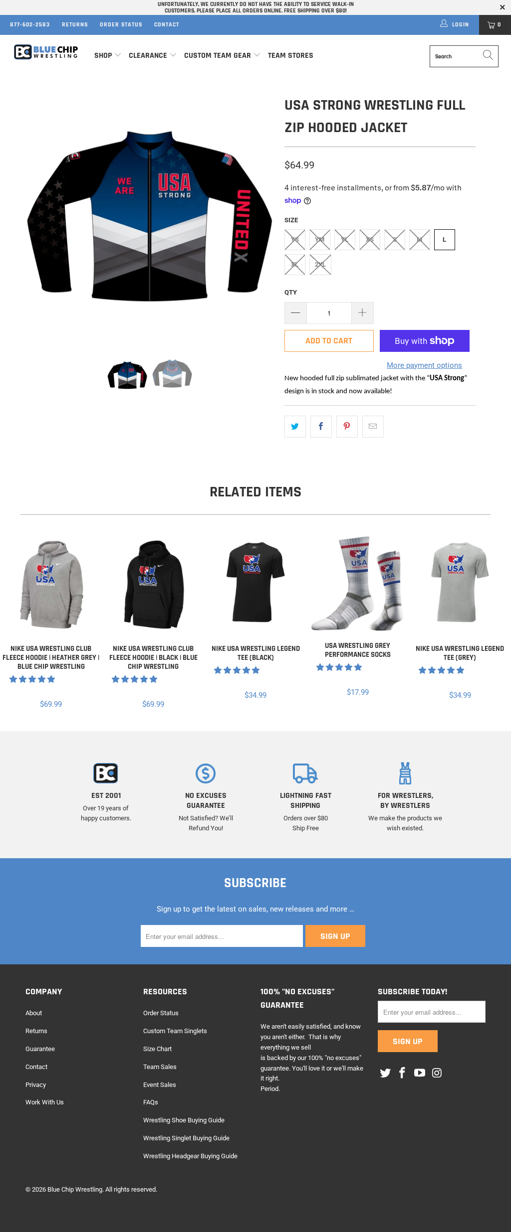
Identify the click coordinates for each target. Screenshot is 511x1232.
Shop (103, 55)
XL (294, 264)
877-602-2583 (30, 24)
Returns (75, 24)
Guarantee (40, 1049)
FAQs (150, 1102)
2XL (320, 264)
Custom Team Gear (217, 55)
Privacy (35, 1084)
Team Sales (160, 1067)
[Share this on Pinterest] (347, 427)
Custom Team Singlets (175, 1031)
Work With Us (44, 1102)
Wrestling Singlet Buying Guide (186, 1138)
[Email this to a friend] (373, 427)
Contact (166, 24)
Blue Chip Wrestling (74, 1189)
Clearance (148, 55)
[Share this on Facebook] (321, 427)
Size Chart (157, 1049)
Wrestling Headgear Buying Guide (190, 1156)
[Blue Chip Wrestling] (46, 52)
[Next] (261, 216)
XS (370, 239)
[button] (32, 679)
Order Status (121, 24)
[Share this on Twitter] (295, 427)
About (33, 1013)
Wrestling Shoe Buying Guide (184, 1120)
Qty (290, 292)
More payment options (424, 365)
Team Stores (290, 55)
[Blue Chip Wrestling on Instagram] (437, 1073)
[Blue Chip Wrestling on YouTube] (420, 1073)
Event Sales (159, 1084)
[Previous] (38, 216)
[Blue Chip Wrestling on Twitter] (385, 1073)
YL (344, 239)
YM (319, 239)
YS (295, 239)
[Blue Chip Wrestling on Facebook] (402, 1073)
